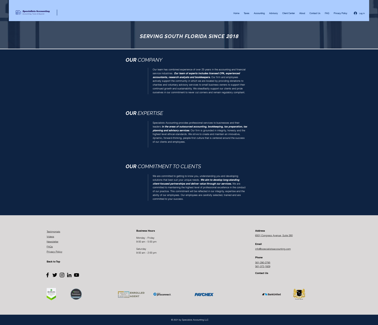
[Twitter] (55, 275)
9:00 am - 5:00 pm (146, 241)
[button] (302, 13)
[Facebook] (47, 275)
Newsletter (52, 241)
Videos (50, 236)
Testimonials (53, 231)
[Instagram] (62, 275)
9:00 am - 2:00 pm (146, 252)
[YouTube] (76, 275)
